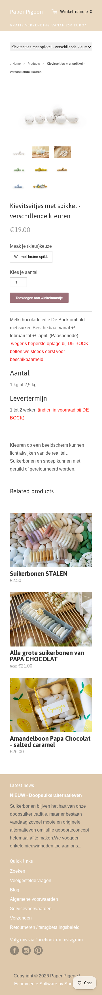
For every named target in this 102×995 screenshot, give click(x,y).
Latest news (22, 785)
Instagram (26, 950)
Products (33, 63)
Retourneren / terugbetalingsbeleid (45, 927)
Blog (14, 889)
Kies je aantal (23, 272)
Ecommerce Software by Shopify (47, 983)
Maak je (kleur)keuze (31, 246)
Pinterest (38, 950)
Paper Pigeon (26, 12)
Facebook (14, 950)
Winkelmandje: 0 (76, 11)
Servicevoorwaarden (31, 908)
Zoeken (17, 871)
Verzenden (21, 918)
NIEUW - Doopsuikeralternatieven (46, 795)
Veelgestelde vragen (30, 880)
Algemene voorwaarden (34, 899)
